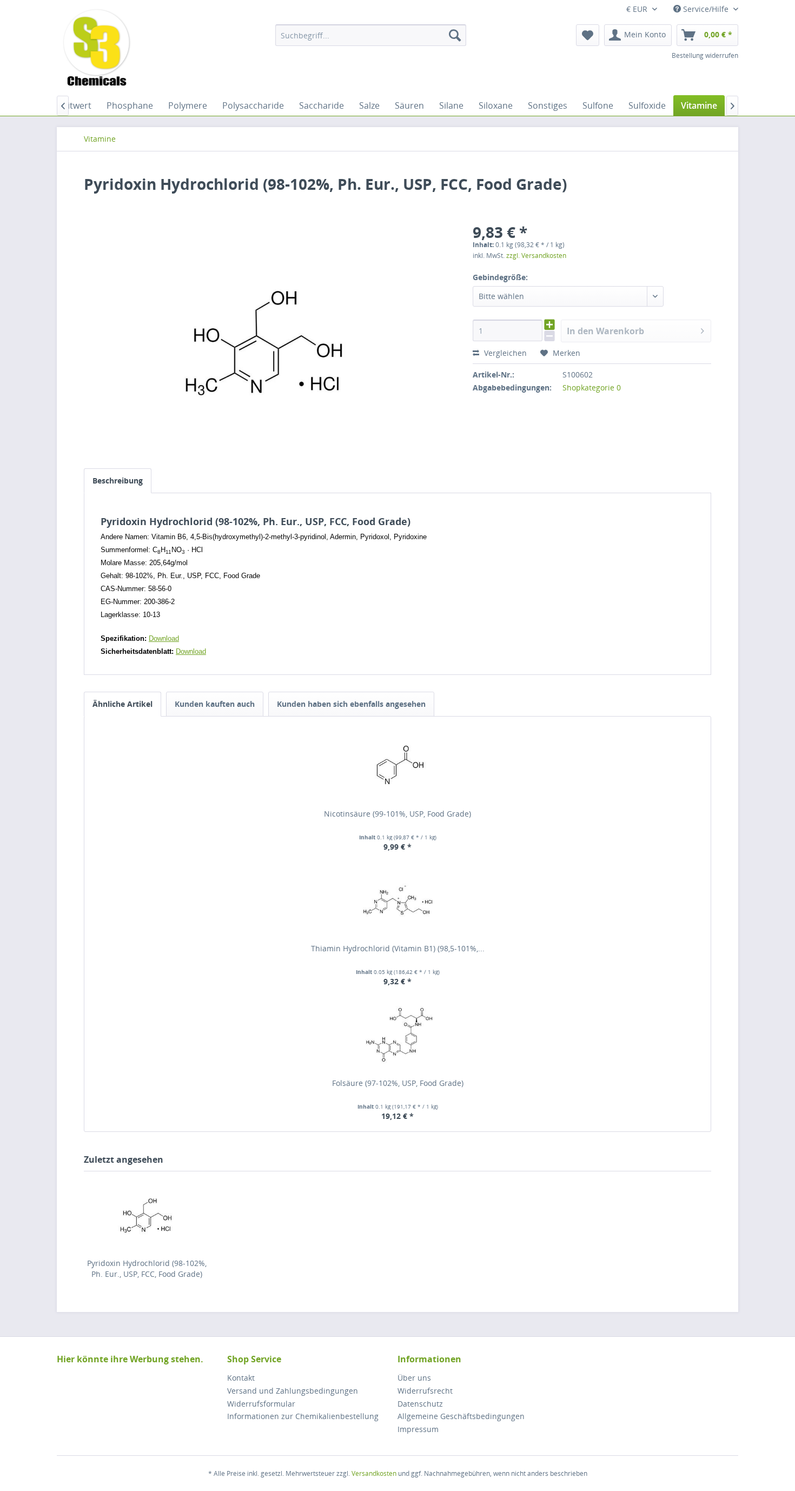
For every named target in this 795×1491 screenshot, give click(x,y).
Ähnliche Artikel (122, 704)
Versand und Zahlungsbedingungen (292, 1391)
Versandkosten (374, 1473)
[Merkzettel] (587, 35)
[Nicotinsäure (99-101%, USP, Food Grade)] (397, 765)
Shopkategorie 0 (591, 387)
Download (164, 638)
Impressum (418, 1429)
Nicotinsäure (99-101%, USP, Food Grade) (397, 814)
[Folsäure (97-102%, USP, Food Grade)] (397, 1034)
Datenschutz (420, 1404)
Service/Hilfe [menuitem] (706, 9)
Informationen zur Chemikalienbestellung (303, 1416)
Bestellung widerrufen (705, 55)
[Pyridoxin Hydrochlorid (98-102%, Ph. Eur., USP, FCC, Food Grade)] (146, 1215)
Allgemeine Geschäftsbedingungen (461, 1416)
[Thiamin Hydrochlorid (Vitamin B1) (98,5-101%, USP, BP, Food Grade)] (397, 900)
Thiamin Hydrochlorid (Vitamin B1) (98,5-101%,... (398, 948)
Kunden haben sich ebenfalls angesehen (351, 704)
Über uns (414, 1378)
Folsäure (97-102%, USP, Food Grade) (397, 1083)
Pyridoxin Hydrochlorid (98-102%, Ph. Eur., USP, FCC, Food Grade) (147, 1268)
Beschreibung (117, 480)
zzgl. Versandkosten (536, 255)
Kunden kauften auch (215, 704)
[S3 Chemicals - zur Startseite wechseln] (96, 48)
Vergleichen (504, 353)
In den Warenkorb (605, 331)
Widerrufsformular (261, 1404)
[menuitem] (370, 35)
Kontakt (241, 1378)
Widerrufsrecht (425, 1391)
